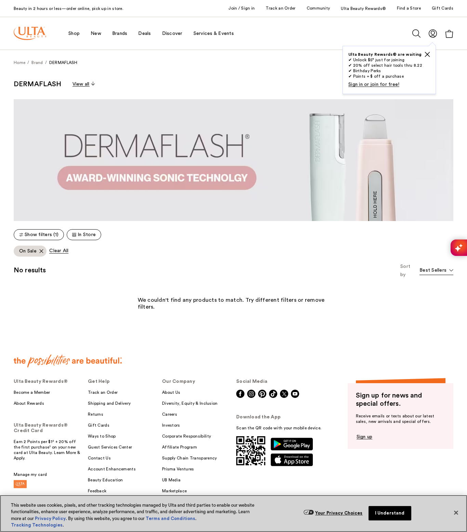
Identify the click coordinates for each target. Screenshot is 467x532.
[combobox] (436, 271)
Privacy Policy (50, 518)
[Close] (456, 512)
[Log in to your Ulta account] (433, 33)
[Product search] (416, 33)
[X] (427, 54)
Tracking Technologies (37, 525)
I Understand (390, 513)
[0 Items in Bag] (449, 33)
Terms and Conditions (170, 518)
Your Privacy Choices (339, 513)
